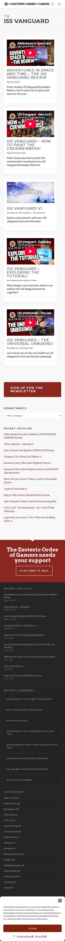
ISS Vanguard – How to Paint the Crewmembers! (29, 145)
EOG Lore (8, 820)
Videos (17, 82)
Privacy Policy (41, 936)
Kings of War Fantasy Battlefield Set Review (27, 495)
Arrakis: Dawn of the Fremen (35, 758)
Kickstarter (8, 848)
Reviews (10, 82)
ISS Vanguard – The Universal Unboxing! (30, 342)
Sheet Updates (25, 212)
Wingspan (27, 779)
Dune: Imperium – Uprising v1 (19, 444)
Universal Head (13, 699)
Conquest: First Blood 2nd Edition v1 (23, 456)
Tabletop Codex (11, 876)
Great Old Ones (10, 837)
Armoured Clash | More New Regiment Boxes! (27, 462)
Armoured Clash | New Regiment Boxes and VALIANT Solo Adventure (29, 646)
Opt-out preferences (25, 936)
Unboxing (23, 348)
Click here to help (34, 571)
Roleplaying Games (12, 865)
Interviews (8, 843)
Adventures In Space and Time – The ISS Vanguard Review (30, 74)
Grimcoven (22, 720)
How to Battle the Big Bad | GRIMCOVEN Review (29, 450)
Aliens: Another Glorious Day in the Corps (30, 732)
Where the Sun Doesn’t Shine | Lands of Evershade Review (29, 656)
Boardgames (12, 212)
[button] (60, 900)
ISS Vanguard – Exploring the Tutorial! (23, 272)
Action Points (10, 798)
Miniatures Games (12, 854)
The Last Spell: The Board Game (37, 699)
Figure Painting (13, 153)
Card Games (9, 815)
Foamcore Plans (11, 831)
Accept (32, 928)
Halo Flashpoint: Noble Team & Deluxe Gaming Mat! (30, 501)
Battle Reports (12, 280)
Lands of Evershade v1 (15, 488)
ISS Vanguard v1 (24, 208)
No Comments (39, 212)
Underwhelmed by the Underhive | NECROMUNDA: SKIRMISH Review (30, 596)
